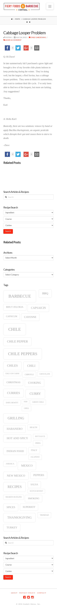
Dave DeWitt (12, 403)
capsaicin (38, 307)
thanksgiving (19, 517)
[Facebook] (24, 597)
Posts (17, 19)
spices (11, 507)
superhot (29, 507)
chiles (12, 365)
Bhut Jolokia (14, 307)
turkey (12, 527)
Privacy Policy (27, 593)
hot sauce (40, 436)
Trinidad (44, 515)
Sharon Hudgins (14, 497)
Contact (41, 593)
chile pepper (17, 341)
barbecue (19, 296)
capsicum (11, 316)
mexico (27, 465)
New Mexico (16, 475)
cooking (34, 382)
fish (25, 402)
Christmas (13, 382)
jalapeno (35, 457)
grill (26, 408)
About (14, 593)
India (37, 443)
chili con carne (12, 373)
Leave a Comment (13, 40)
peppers (38, 475)
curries (13, 393)
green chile (38, 402)
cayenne (30, 317)
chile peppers (22, 354)
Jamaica (10, 464)
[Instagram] (32, 597)
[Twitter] (28, 597)
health (33, 427)
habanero (15, 428)
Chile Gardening (38, 37)
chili (31, 366)
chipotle (29, 374)
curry (35, 393)
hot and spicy (17, 438)
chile (14, 329)
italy (34, 450)
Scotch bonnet (36, 491)
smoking (33, 498)
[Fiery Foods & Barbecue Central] (21, 6)
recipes (15, 487)
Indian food (15, 451)
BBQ (45, 293)
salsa (34, 484)
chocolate (44, 374)
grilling (16, 418)
